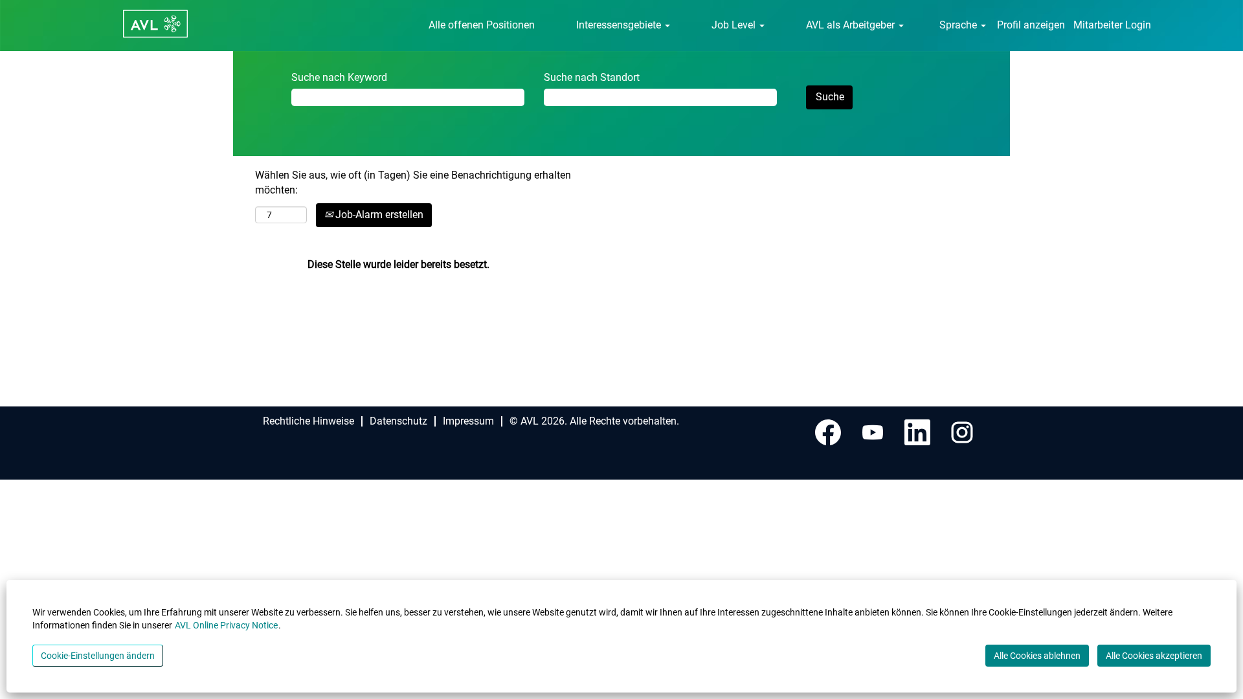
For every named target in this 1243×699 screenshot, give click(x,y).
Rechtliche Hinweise (308, 421)
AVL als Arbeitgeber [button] (851, 25)
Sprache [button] (959, 25)
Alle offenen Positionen (482, 25)
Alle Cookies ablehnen (1037, 655)
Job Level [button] (734, 25)
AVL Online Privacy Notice (226, 625)
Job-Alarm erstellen (378, 214)
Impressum (468, 421)
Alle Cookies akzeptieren (1154, 655)
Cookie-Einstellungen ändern (98, 655)
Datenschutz (398, 421)
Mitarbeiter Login (1112, 25)
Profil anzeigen (1031, 25)
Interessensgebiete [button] (620, 25)
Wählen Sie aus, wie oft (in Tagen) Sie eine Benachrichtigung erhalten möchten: (413, 182)
